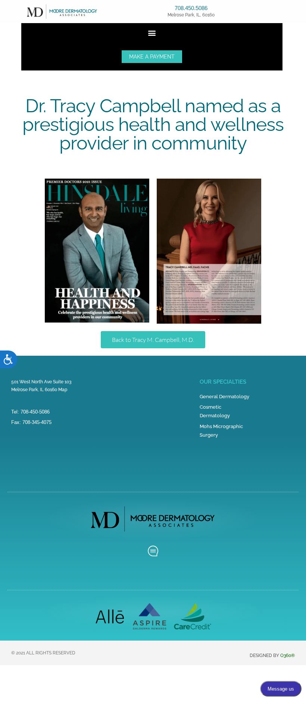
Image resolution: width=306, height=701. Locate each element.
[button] (152, 33)
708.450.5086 (191, 8)
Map (62, 389)
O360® (287, 655)
